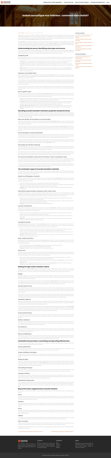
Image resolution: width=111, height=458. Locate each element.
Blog (108, 2)
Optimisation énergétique (97, 2)
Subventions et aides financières (52, 2)
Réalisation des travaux (82, 2)
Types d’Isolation (68, 2)
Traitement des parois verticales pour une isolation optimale (62, 431)
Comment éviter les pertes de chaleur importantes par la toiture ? (31, 431)
